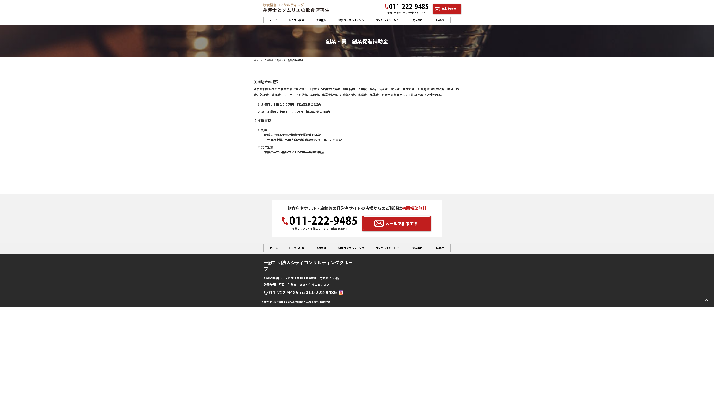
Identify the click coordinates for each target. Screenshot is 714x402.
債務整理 (321, 20)
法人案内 (417, 20)
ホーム (274, 20)
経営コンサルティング (351, 20)
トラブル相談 (296, 20)
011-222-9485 (282, 292)
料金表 (440, 20)
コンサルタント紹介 (387, 20)
